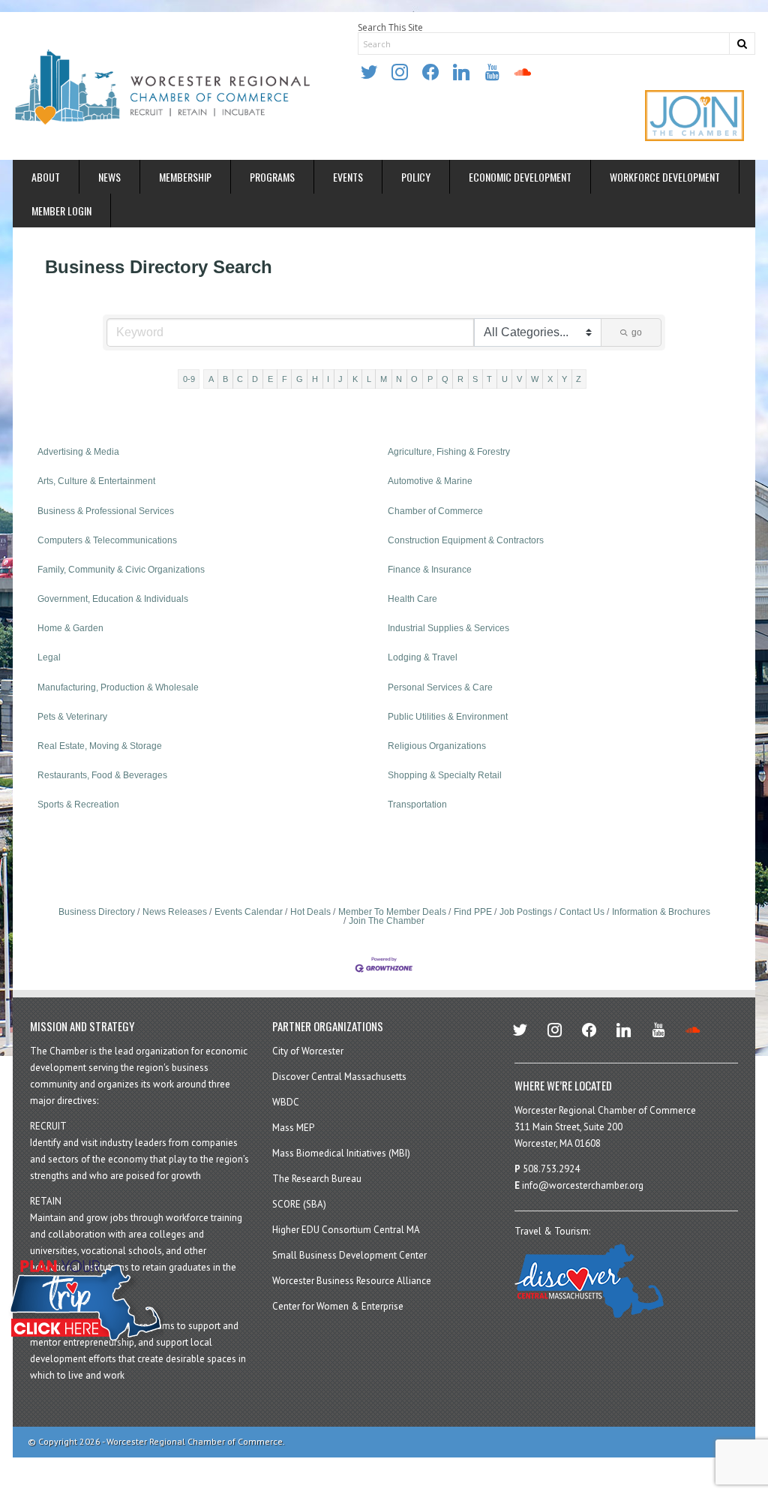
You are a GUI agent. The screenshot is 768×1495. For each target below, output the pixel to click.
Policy (415, 177)
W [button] (534, 379)
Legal (49, 657)
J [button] (340, 379)
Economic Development (520, 177)
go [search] (637, 332)
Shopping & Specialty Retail (445, 775)
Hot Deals (310, 912)
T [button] (489, 379)
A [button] (211, 379)
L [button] (369, 379)
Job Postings (526, 912)
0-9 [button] (189, 379)
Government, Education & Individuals (113, 599)
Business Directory (96, 912)
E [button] (270, 379)
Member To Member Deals (392, 912)
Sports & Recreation (78, 804)
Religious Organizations (437, 746)
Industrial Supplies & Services (448, 628)
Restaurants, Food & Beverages (102, 775)
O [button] (414, 379)
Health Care (412, 599)
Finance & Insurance (430, 569)
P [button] (430, 379)
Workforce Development (665, 177)
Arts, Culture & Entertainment (96, 481)
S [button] (475, 379)
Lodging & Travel (423, 657)
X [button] (550, 379)
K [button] (355, 379)
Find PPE (473, 912)
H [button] (315, 379)
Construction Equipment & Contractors (466, 540)
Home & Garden (71, 628)
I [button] (328, 379)
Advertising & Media (78, 452)
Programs (272, 177)
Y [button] (564, 379)
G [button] (299, 379)
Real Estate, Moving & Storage (100, 746)
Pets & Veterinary (72, 716)
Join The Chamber (386, 921)
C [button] (240, 379)
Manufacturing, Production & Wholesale (118, 687)
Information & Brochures (661, 912)
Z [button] (578, 379)
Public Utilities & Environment (448, 716)
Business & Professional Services (106, 511)
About (46, 177)
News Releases (174, 912)
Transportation (417, 804)
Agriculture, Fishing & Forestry (449, 452)
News (109, 177)
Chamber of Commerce (435, 511)
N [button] (399, 379)
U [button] (505, 379)
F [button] (284, 379)
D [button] (255, 379)
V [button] (519, 379)
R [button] (461, 379)
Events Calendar (248, 912)
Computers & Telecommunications (107, 540)
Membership (185, 177)
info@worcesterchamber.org (583, 1185)
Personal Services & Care (440, 687)
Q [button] (445, 379)
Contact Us (582, 912)
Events (348, 177)
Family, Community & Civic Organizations (121, 569)
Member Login (62, 210)
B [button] (225, 379)
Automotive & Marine (430, 481)
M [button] (383, 379)
